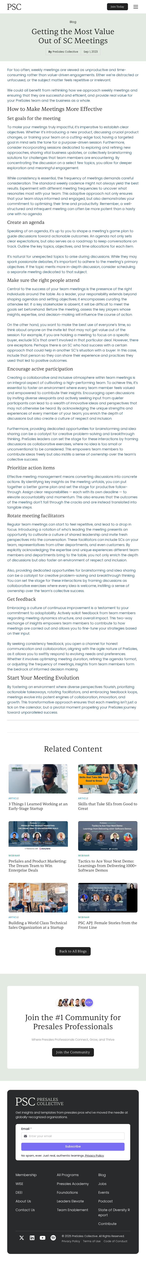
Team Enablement (72, 1210)
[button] (135, 6)
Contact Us (25, 1210)
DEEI (19, 1192)
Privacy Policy (71, 1241)
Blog (73, 22)
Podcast (105, 1201)
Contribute (107, 1223)
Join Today (117, 6)
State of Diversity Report (114, 1212)
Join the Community (73, 1052)
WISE (19, 1183)
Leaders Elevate (70, 1201)
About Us (23, 1201)
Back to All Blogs (72, 951)
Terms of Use (92, 1241)
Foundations (67, 1192)
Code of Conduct (115, 1241)
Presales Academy (73, 1183)
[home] (25, 7)
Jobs (102, 1183)
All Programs (68, 1174)
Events (103, 1192)
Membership (26, 1174)
